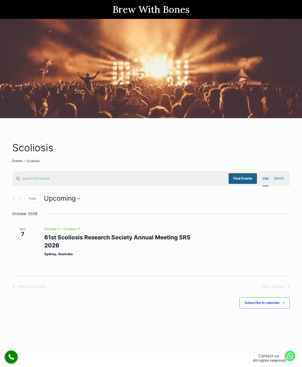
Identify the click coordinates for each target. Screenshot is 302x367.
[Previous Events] (13, 199)
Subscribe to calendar (262, 303)
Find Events (242, 178)
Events (17, 161)
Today (32, 198)
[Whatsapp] (290, 356)
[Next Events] (19, 199)
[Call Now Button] (11, 356)
